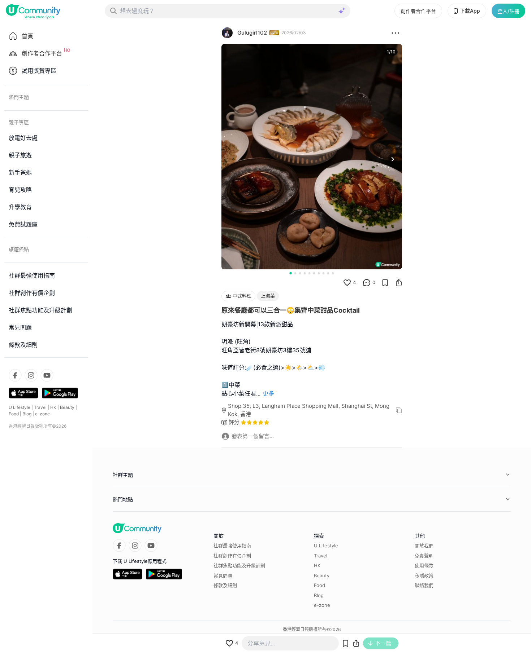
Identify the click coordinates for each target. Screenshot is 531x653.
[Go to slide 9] (328, 273)
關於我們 (424, 545)
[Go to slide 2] (295, 273)
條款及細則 (225, 585)
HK (53, 407)
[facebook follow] (15, 375)
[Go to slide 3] (300, 273)
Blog (26, 413)
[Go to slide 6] (314, 273)
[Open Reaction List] (395, 32)
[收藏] (385, 282)
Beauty (67, 407)
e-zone (42, 413)
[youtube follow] (46, 375)
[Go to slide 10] (333, 273)
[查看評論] (366, 282)
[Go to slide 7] (319, 273)
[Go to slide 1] (290, 273)
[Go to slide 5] (309, 273)
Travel (40, 407)
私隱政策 (424, 575)
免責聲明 (424, 556)
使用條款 (424, 565)
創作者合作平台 (418, 11)
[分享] (399, 282)
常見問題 (222, 575)
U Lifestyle (19, 407)
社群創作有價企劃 (232, 556)
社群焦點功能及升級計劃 (239, 565)
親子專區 (19, 122)
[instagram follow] (31, 375)
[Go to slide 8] (323, 273)
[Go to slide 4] (305, 273)
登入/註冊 (508, 11)
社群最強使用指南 (232, 545)
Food (14, 413)
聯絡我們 (424, 585)
